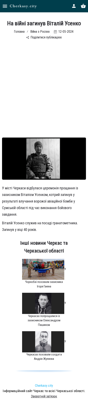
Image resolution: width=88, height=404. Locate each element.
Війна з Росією (40, 32)
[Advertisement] (44, 91)
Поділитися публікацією (46, 37)
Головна (19, 32)
